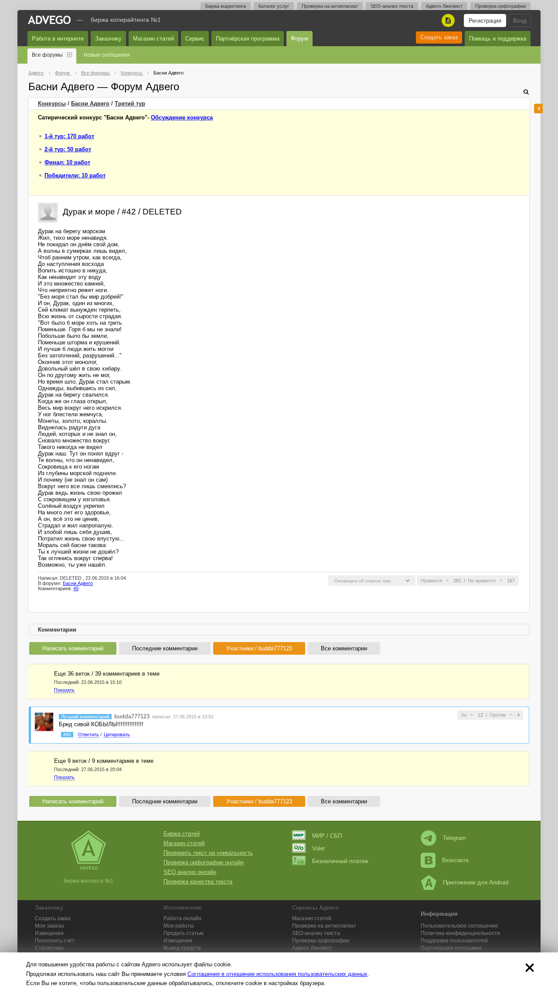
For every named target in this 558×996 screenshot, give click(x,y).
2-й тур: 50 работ (67, 149)
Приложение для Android (475, 882)
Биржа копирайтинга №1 (126, 19)
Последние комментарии (164, 648)
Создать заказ (439, 37)
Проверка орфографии (500, 6)
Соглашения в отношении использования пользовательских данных (277, 974)
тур (130, 103)
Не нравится (482, 580)
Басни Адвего (90, 103)
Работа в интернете (58, 38)
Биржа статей (181, 833)
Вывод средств (182, 948)
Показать (64, 690)
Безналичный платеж (340, 861)
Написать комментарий (72, 648)
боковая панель (538, 108)
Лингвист (312, 948)
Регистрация (485, 20)
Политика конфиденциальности (460, 933)
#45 (67, 734)
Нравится (431, 580)
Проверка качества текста (197, 881)
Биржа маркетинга (225, 6)
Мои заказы (49, 926)
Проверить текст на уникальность (208, 853)
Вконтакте (455, 860)
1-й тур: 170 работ (69, 136)
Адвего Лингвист (444, 6)
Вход (520, 20)
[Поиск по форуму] (526, 91)
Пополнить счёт (55, 941)
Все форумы (47, 55)
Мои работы (178, 926)
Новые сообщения (107, 55)
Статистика (49, 948)
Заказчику (108, 38)
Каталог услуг (274, 6)
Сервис (194, 38)
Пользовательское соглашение (459, 926)
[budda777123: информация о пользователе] (44, 721)
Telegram (454, 838)
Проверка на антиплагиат (330, 6)
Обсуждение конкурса (182, 117)
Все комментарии (344, 648)
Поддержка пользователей (454, 941)
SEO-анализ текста (392, 6)
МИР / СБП (327, 836)
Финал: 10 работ (67, 162)
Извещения (49, 933)
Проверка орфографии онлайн (203, 862)
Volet (318, 848)
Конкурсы (52, 103)
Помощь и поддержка (497, 38)
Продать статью (183, 933)
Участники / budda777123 (259, 648)
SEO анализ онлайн (189, 872)
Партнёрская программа (247, 38)
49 (75, 588)
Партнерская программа (451, 948)
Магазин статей (153, 38)
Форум (299, 38)
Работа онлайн (182, 918)
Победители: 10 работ (74, 175)
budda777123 (132, 716)
